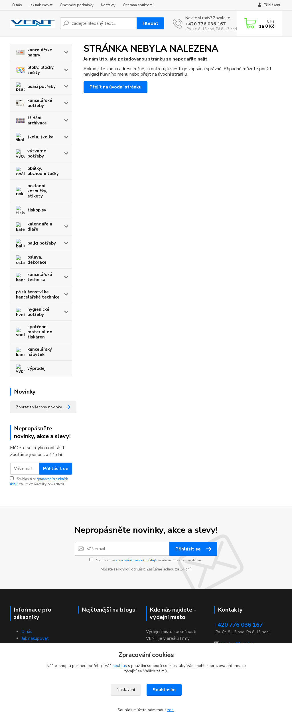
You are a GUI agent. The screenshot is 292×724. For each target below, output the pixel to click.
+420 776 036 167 (205, 24)
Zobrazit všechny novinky (39, 407)
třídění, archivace (37, 120)
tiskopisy (36, 210)
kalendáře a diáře (39, 226)
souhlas (120, 665)
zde (170, 710)
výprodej (36, 368)
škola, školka (40, 137)
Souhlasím (164, 690)
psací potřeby (41, 86)
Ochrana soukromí (138, 5)
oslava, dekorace (36, 259)
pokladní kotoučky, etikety (37, 191)
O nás (17, 5)
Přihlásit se (55, 468)
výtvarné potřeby (36, 153)
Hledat (150, 23)
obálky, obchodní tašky (43, 171)
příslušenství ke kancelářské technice (38, 294)
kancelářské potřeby (39, 103)
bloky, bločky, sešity (40, 69)
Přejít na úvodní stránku (115, 87)
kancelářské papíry (39, 52)
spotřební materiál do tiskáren (39, 332)
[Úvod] (32, 23)
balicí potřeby (41, 243)
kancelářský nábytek (39, 351)
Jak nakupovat (40, 5)
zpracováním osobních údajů (136, 560)
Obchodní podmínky (77, 5)
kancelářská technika (39, 277)
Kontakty (108, 5)
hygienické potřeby (38, 311)
